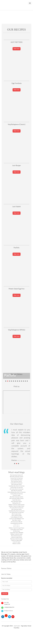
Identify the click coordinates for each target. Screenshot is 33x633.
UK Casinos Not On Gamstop (16, 512)
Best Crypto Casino (16, 514)
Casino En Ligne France (16, 537)
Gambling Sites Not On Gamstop (16, 486)
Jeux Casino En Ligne (17, 515)
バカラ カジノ (16, 525)
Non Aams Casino (16, 520)
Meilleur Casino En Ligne (16, 534)
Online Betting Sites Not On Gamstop (16, 492)
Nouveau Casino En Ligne (16, 539)
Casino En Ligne (16, 495)
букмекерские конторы (16, 523)
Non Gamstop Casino (16, 484)
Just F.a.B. (17, 626)
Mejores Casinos (16, 543)
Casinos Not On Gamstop (16, 478)
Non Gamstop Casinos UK (16, 475)
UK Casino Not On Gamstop (16, 489)
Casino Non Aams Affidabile (16, 532)
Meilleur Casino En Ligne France (16, 506)
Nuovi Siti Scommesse (16, 535)
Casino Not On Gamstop (16, 482)
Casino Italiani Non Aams (16, 479)
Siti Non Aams (16, 531)
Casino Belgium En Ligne (16, 517)
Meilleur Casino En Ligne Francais (16, 504)
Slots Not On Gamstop (16, 490)
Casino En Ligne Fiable (16, 540)
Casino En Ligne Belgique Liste (16, 518)
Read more (16, 48)
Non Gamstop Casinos (16, 481)
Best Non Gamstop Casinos (16, 476)
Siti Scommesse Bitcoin (16, 521)
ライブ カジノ (16, 526)
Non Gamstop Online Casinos (16, 498)
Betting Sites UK (16, 503)
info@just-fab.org (8, 610)
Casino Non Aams (16, 500)
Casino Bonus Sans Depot (16, 529)
